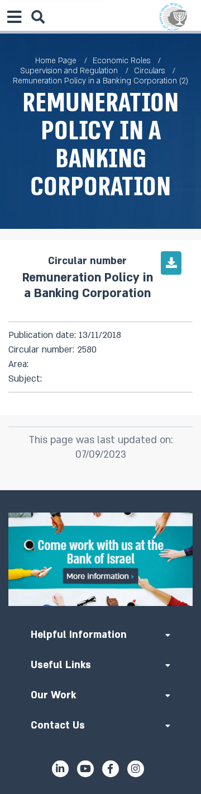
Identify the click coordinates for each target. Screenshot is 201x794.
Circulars (149, 70)
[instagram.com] (135, 768)
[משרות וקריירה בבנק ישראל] (100, 559)
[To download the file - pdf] (171, 263)
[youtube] (85, 768)
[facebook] (110, 768)
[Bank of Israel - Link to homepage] (173, 17)
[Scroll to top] (100, 490)
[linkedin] (60, 768)
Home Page (55, 60)
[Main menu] (14, 17)
